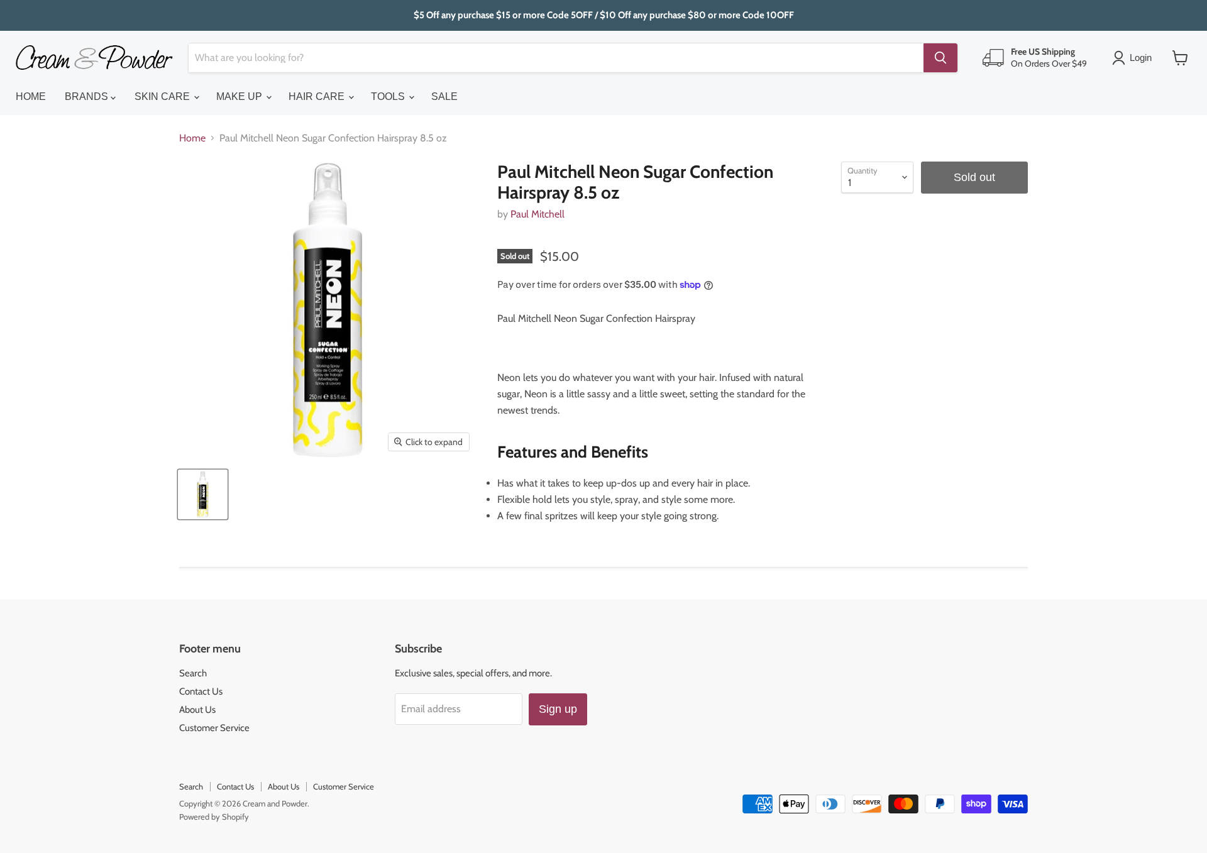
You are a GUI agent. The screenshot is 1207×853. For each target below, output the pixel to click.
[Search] (940, 57)
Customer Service (214, 728)
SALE (444, 96)
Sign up (558, 709)
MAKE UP (240, 96)
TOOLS (389, 96)
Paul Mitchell (537, 214)
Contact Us (201, 691)
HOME (31, 96)
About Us (197, 709)
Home (192, 138)
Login (1141, 57)
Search (193, 673)
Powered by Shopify (214, 817)
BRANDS (88, 96)
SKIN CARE (163, 96)
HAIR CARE (318, 96)
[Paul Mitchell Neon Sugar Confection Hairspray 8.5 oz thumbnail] (203, 494)
